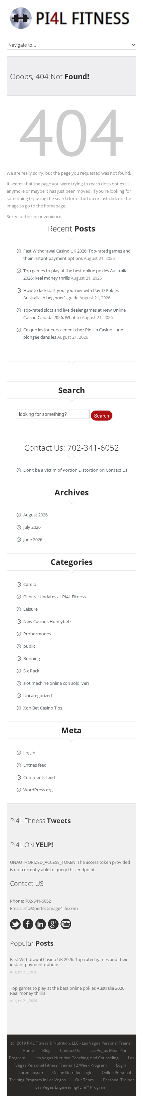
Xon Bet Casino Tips (42, 708)
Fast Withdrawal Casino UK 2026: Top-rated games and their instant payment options (69, 961)
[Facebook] (28, 923)
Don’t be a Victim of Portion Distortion (60, 470)
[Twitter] (15, 924)
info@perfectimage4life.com (50, 908)
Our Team (84, 1080)
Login (121, 1065)
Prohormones (37, 634)
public (29, 646)
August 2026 (35, 515)
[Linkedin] (40, 924)
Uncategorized (37, 695)
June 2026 (32, 539)
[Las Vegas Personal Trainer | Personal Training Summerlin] (71, 16)
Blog (46, 1050)
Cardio (29, 584)
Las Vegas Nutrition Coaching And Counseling (77, 1058)
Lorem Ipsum (31, 1072)
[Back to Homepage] (71, 135)
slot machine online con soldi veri (56, 683)
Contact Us (116, 470)
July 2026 (32, 527)
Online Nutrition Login (72, 1072)
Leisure (30, 609)
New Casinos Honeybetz (47, 621)
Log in (29, 753)
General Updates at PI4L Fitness (54, 597)
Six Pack (31, 671)
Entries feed (35, 765)
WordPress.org (38, 790)
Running (31, 658)
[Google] (53, 923)
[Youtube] (66, 923)
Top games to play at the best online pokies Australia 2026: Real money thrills (67, 990)
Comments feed (39, 777)
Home (28, 1050)
